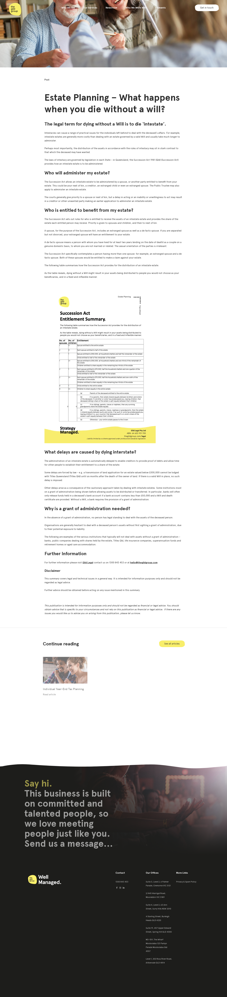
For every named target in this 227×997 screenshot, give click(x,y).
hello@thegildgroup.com (144, 562)
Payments (160, 7)
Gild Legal (87, 562)
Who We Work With (136, 7)
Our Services (90, 7)
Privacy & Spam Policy (186, 882)
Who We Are (68, 7)
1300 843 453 (122, 882)
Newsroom (111, 7)
